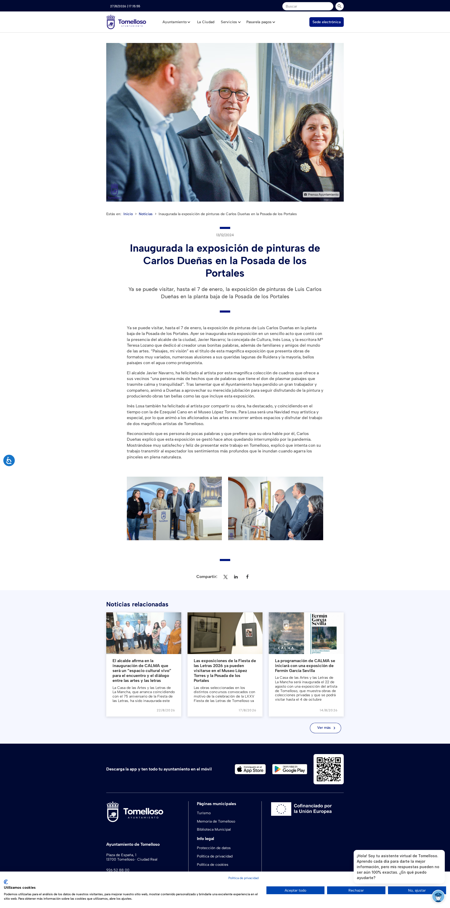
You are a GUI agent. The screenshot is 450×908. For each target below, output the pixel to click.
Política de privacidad (215, 856)
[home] (126, 22)
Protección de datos (214, 848)
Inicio (128, 214)
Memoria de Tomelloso (216, 821)
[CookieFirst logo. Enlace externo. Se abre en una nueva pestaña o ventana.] (6, 882)
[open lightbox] (225, 122)
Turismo (204, 813)
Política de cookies (212, 864)
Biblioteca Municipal (214, 829)
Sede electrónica (326, 22)
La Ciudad (205, 22)
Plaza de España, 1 (121, 855)
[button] (176, 22)
